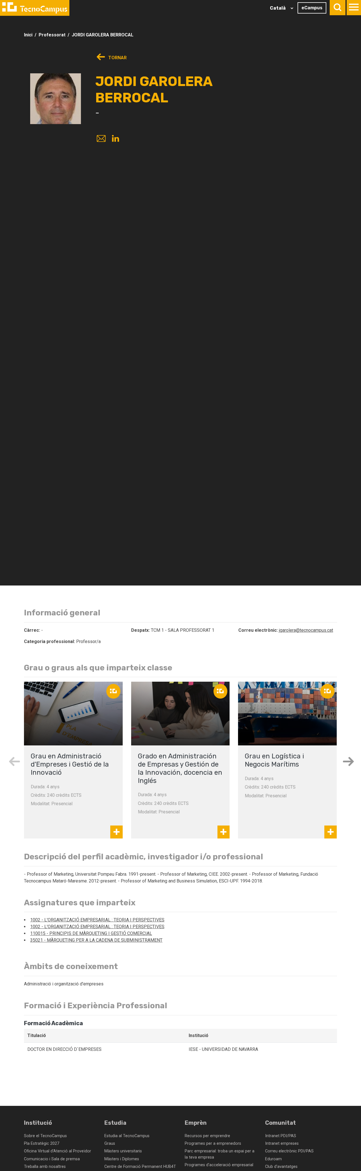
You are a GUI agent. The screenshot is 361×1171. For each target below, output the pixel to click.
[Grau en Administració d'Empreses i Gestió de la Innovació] (73, 713)
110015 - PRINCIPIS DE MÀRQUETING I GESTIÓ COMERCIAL (91, 933)
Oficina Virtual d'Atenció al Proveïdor (57, 1151)
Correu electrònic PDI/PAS (289, 1151)
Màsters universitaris (123, 1151)
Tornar (117, 57)
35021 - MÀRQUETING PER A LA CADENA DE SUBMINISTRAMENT (96, 940)
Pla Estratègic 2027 (41, 1143)
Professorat (52, 35)
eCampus (311, 7)
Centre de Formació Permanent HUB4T (140, 1166)
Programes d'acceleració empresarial (219, 1165)
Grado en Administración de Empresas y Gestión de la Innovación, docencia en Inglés (180, 768)
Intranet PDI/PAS (280, 1135)
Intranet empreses (282, 1143)
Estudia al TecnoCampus (126, 1135)
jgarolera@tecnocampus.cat (306, 630)
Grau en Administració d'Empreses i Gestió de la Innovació (70, 764)
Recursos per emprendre (207, 1135)
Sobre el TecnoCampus (45, 1135)
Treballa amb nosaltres (45, 1166)
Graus (109, 1143)
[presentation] (14, 761)
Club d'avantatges (281, 1166)
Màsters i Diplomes (121, 1159)
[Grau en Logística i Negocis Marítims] (287, 713)
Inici (28, 35)
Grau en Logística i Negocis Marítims (274, 760)
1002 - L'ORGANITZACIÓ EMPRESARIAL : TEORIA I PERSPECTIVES (97, 920)
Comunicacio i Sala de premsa (52, 1159)
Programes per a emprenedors (213, 1143)
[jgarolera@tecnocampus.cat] (100, 139)
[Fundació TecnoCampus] (34, 8)
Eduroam (273, 1159)
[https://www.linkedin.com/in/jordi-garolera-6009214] (115, 139)
